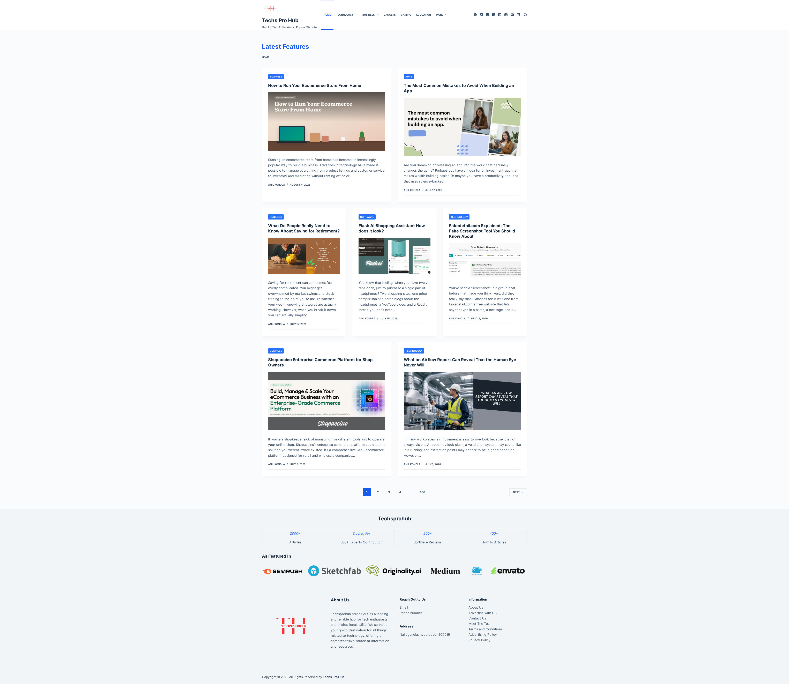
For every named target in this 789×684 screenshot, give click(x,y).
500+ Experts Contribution (361, 542)
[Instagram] (487, 14)
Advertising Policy (482, 634)
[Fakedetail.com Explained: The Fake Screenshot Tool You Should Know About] (485, 261)
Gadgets (390, 14)
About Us (475, 607)
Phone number (411, 613)
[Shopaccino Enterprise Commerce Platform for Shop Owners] (326, 401)
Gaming (406, 14)
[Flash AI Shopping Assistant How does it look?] (394, 256)
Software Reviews (428, 542)
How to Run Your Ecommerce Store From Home (314, 85)
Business (368, 14)
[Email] (512, 14)
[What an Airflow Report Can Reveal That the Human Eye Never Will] (462, 401)
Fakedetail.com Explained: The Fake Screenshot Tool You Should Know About (482, 231)
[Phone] (493, 14)
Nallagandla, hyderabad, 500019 (425, 634)
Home (327, 14)
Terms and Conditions (485, 629)
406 (422, 492)
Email (404, 607)
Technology (345, 14)
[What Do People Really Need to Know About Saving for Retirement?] (304, 256)
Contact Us (477, 618)
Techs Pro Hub (280, 20)
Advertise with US (482, 613)
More (439, 14)
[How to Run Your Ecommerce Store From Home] (326, 121)
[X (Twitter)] (481, 14)
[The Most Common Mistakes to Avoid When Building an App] (462, 127)
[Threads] (506, 14)
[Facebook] (475, 14)
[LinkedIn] (499, 14)
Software (367, 216)
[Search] (525, 14)
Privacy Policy (479, 640)
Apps (408, 76)
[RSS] (518, 14)
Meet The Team (480, 624)
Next (516, 492)
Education (423, 14)
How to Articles (494, 542)
